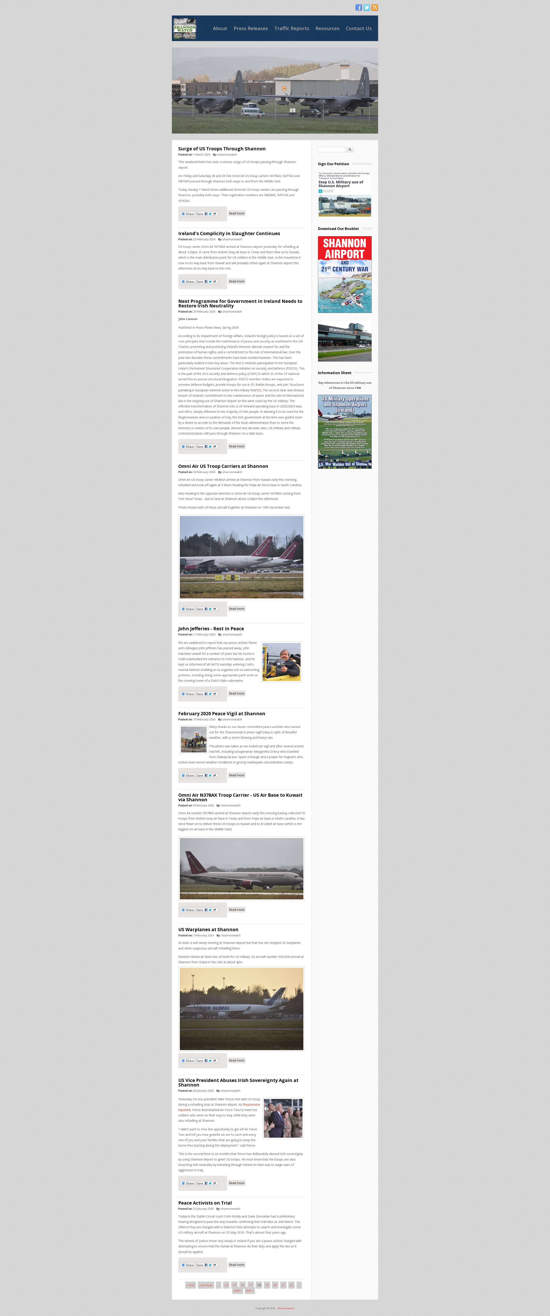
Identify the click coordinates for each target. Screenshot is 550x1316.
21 (283, 1285)
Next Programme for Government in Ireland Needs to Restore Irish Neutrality (240, 303)
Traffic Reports (291, 28)
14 (226, 1285)
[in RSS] (374, 7)
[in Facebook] (358, 7)
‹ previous (206, 1285)
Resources (327, 28)
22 (291, 1285)
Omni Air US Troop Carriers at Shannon (223, 466)
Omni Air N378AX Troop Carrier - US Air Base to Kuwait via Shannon (240, 797)
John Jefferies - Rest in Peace (211, 629)
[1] (259, 390)
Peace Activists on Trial (205, 1203)
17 (250, 1285)
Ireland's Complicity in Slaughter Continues (229, 233)
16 (242, 1285)
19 (267, 1285)
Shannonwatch (286, 1308)
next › (237, 1290)
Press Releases (251, 28)
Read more (237, 212)
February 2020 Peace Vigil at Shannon (221, 713)
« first (190, 1285)
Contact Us (359, 28)
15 (234, 1285)
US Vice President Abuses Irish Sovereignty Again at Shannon (238, 1082)
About (220, 28)
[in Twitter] (366, 7)
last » (250, 1290)
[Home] (184, 28)
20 (275, 1285)
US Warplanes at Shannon (208, 929)
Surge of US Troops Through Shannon (222, 149)
